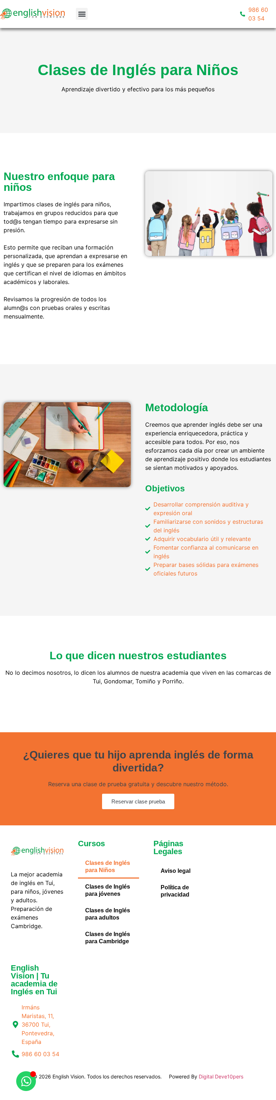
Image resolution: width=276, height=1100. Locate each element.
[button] (82, 14)
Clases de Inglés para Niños (107, 866)
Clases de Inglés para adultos (107, 914)
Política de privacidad (175, 891)
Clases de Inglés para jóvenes (107, 890)
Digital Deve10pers (221, 1076)
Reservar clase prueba (138, 801)
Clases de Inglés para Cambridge (107, 937)
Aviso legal (175, 871)
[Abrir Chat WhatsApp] (26, 1081)
